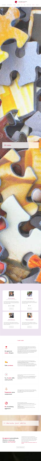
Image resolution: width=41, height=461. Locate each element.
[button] (6, 5)
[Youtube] (13, 306)
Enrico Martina (30, 298)
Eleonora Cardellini (30, 319)
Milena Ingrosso (11, 298)
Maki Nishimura (11, 319)
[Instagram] (10, 306)
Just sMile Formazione (22, 1)
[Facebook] (12, 306)
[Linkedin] (9, 306)
